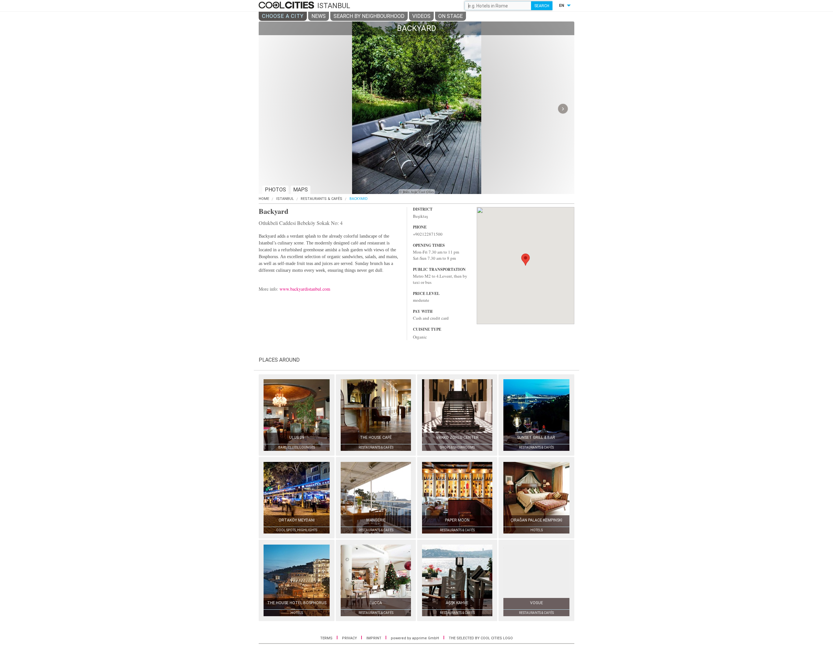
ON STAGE (450, 16)
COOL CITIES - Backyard (287, 5)
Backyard (358, 199)
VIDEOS (421, 16)
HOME (264, 199)
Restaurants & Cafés (321, 199)
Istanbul (285, 199)
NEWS (318, 16)
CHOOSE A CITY (283, 16)
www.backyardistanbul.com (305, 289)
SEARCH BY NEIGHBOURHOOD (369, 16)
